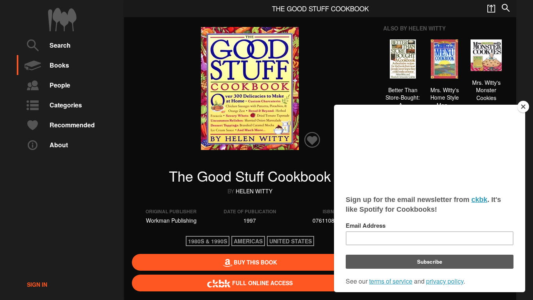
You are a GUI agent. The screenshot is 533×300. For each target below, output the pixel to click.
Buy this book (254, 262)
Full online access (262, 283)
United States (290, 241)
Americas (248, 241)
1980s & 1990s (207, 241)
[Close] (523, 106)
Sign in (37, 284)
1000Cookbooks (62, 19)
